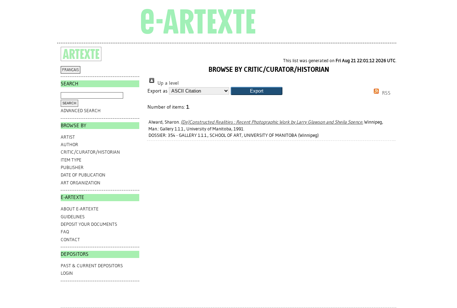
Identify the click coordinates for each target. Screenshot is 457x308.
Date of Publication (83, 175)
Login (67, 273)
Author (69, 144)
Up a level (167, 83)
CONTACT (70, 239)
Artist (68, 137)
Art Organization (80, 182)
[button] (256, 91)
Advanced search (81, 110)
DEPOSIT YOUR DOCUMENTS (89, 224)
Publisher (72, 167)
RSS (386, 93)
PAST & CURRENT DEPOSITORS (92, 265)
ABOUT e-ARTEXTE (80, 209)
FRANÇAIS (70, 70)
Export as (157, 91)
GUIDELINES (73, 216)
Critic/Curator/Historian (90, 152)
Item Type (71, 160)
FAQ (65, 231)
